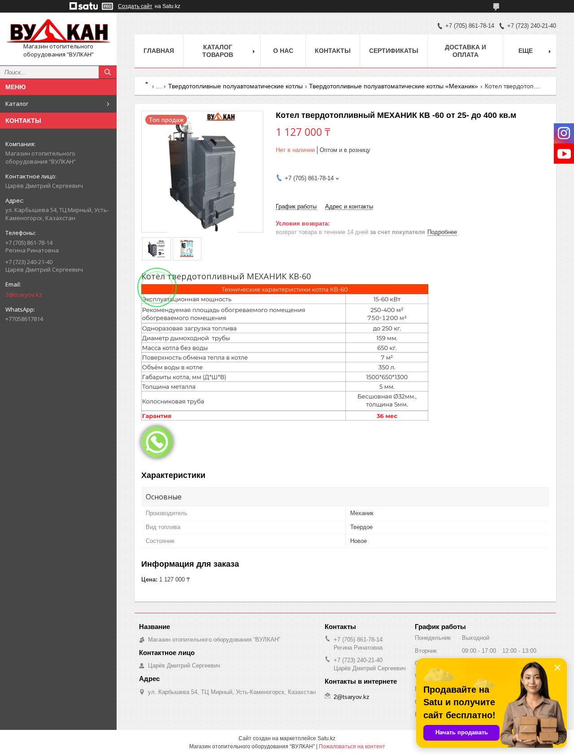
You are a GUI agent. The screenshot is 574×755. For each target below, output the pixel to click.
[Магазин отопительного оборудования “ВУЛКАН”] (58, 31)
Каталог (16, 104)
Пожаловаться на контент (352, 746)
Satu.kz (326, 738)
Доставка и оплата (465, 50)
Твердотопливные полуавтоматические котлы (235, 86)
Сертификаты (393, 50)
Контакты (333, 50)
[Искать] (108, 72)
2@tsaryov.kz (23, 295)
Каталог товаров (217, 50)
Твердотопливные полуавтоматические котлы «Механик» (393, 86)
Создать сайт (135, 6)
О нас (283, 50)
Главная (159, 50)
